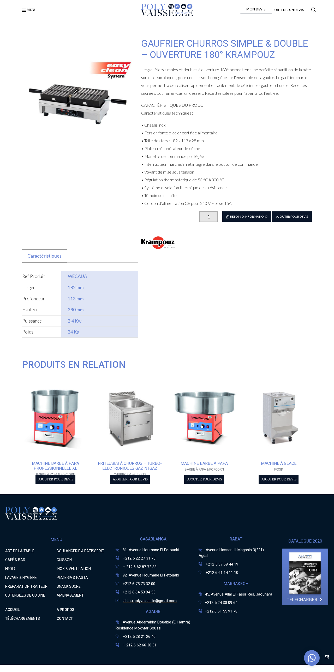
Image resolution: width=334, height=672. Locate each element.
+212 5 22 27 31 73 (139, 558)
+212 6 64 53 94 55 (139, 592)
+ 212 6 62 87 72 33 (139, 566)
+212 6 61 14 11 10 (222, 572)
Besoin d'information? (248, 216)
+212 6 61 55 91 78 (221, 611)
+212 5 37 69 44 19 (222, 564)
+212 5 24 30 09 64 (221, 602)
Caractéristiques (44, 256)
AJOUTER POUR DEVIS (292, 216)
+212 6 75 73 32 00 (139, 583)
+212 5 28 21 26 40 (139, 636)
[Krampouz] (158, 245)
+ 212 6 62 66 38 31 (139, 645)
